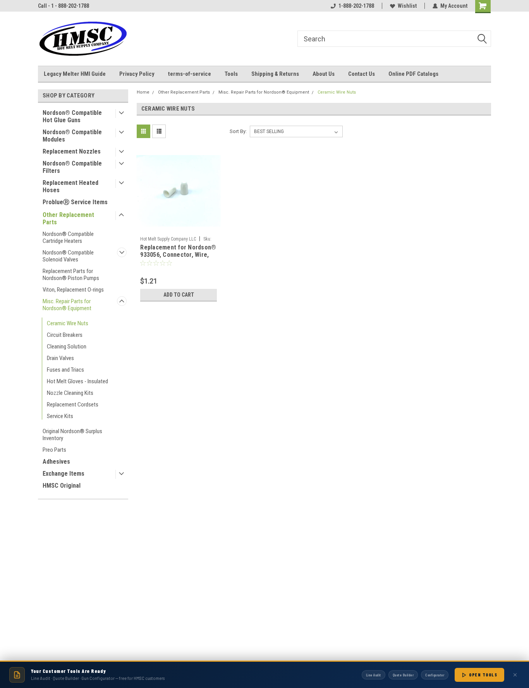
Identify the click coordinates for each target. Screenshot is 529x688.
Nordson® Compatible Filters (72, 167)
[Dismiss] (515, 674)
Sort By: (238, 131)
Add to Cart (178, 295)
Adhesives (56, 461)
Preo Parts (54, 449)
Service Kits (60, 416)
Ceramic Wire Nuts (67, 323)
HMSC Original (62, 485)
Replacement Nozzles (72, 151)
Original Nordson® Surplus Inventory (72, 435)
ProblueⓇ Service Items (75, 202)
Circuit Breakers (64, 334)
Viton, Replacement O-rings (73, 289)
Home (143, 92)
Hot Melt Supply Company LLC (168, 239)
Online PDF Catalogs (413, 73)
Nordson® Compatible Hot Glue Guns (72, 116)
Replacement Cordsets (72, 404)
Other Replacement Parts (68, 218)
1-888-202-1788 (356, 6)
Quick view (178, 227)
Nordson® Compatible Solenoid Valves (68, 256)
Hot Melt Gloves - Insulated (77, 381)
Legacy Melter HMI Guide (75, 73)
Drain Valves (60, 358)
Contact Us (361, 73)
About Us (324, 73)
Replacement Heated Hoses (70, 186)
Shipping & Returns (275, 73)
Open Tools (483, 674)
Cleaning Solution (66, 346)
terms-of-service (189, 73)
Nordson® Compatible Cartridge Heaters (68, 237)
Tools (231, 73)
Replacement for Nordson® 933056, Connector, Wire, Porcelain (178, 255)
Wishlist (407, 6)
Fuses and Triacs (65, 369)
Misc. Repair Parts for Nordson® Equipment (67, 305)
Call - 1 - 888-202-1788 (63, 6)
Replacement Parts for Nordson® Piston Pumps (71, 275)
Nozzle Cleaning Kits (70, 392)
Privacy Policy (137, 73)
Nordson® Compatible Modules (72, 135)
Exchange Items (63, 473)
